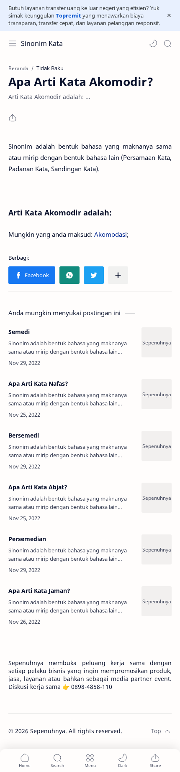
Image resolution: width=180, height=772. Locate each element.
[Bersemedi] (156, 446)
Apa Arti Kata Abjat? (37, 487)
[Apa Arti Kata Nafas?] (156, 394)
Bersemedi (23, 435)
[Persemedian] (156, 549)
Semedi (19, 332)
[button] (153, 43)
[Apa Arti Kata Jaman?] (156, 601)
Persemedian (27, 539)
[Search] (167, 43)
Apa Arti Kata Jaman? (39, 591)
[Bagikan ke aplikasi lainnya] (118, 275)
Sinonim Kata (42, 43)
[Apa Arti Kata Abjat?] (156, 498)
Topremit (68, 15)
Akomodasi (110, 234)
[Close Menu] (169, 15)
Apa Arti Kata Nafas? (38, 383)
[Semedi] (156, 342)
